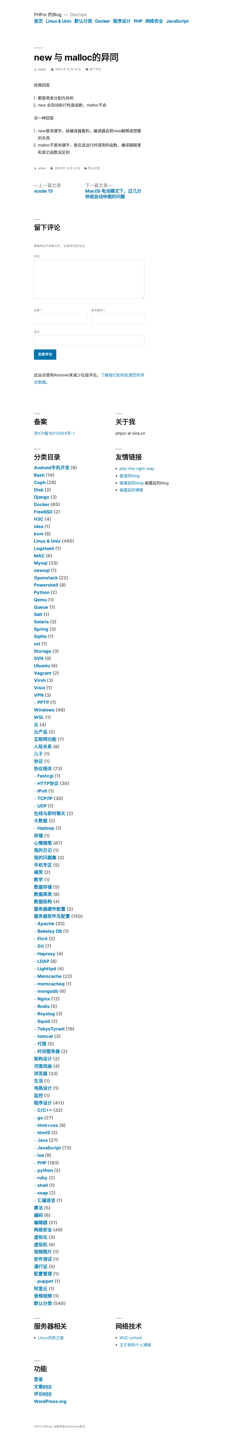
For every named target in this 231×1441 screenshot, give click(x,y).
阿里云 (40, 1288)
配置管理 (43, 1273)
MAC (39, 555)
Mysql (40, 563)
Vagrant (42, 673)
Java (42, 1140)
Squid (43, 1021)
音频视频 (43, 1296)
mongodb (47, 991)
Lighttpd (46, 968)
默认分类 (83, 21)
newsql (42, 570)
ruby (42, 1177)
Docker (102, 21)
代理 (41, 1044)
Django (41, 497)
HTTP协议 (48, 783)
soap (42, 1193)
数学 (38, 879)
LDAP (43, 961)
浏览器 (40, 1073)
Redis (43, 1006)
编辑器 (40, 1222)
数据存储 (43, 887)
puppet (45, 1281)
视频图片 (43, 1251)
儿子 (38, 754)
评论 (37, 256)
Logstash (44, 548)
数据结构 (43, 901)
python (45, 1170)
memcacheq (51, 983)
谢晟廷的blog (131, 483)
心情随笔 (43, 843)
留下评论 (95, 69)
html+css (47, 1125)
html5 (43, 1132)
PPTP (43, 702)
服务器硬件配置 (50, 909)
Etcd (42, 938)
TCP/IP (45, 798)
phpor (42, 69)
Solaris (41, 621)
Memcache (49, 976)
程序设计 (122, 21)
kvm (38, 534)
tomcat (45, 1036)
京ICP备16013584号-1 (54, 433)
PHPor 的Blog (48, 14)
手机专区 (43, 865)
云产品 (40, 732)
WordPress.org (50, 1401)
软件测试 (43, 1259)
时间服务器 (48, 1051)
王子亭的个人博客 (135, 1345)
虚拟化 (40, 1237)
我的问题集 (45, 857)
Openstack (46, 577)
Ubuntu (42, 665)
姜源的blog (129, 475)
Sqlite (40, 636)
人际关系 (43, 746)
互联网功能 (45, 739)
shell (42, 1185)
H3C (38, 519)
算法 (38, 1208)
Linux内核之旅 (51, 1337)
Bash (39, 475)
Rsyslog (46, 1013)
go (40, 1117)
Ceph (40, 482)
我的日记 (43, 850)
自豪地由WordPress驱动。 (70, 1426)
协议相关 (43, 768)
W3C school (130, 1337)
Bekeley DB (49, 931)
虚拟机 (40, 1244)
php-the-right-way (136, 468)
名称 (38, 310)
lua (40, 1155)
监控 (38, 1095)
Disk (38, 490)
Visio (39, 687)
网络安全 (154, 21)
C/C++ (44, 1110)
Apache (45, 923)
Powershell (46, 585)
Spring (41, 629)
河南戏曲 (43, 1066)
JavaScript (177, 21)
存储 (38, 835)
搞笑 (38, 872)
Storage (42, 651)
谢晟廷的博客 (131, 490)
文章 (43, 1386)
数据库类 (43, 894)
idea (38, 526)
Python (41, 592)
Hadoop (45, 828)
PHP (138, 21)
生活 (38, 1081)
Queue (41, 607)
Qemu (40, 599)
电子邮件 (98, 310)
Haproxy (46, 953)
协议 (38, 761)
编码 (38, 1215)
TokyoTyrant (51, 1029)
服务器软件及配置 (52, 916)
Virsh (40, 680)
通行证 (40, 1266)
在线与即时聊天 (50, 813)
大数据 (40, 820)
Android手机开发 (51, 467)
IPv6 (42, 791)
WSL (39, 717)
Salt (38, 614)
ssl (37, 643)
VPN (38, 695)
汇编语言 (46, 1200)
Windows (44, 710)
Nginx (43, 998)
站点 (37, 332)
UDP (42, 806)
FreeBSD (43, 512)
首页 (38, 21)
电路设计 (43, 1088)
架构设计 (43, 1058)
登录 (38, 1379)
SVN (38, 658)
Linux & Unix (58, 21)
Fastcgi (45, 776)
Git (40, 946)
